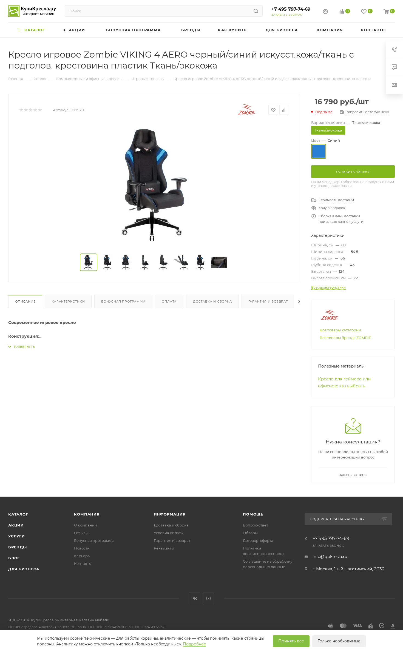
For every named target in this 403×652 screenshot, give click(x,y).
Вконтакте (194, 598)
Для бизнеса (23, 569)
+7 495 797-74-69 (290, 9)
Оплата (169, 301)
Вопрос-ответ (255, 525)
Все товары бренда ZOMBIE (345, 337)
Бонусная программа (123, 301)
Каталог (18, 514)
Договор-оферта (258, 540)
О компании (85, 525)
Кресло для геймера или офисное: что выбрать (344, 382)
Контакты (83, 563)
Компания (87, 514)
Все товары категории (340, 330)
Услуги (16, 536)
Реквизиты (164, 548)
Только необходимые (339, 641)
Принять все (291, 641)
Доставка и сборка (212, 301)
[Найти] (256, 11)
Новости (82, 548)
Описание (25, 301)
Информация (170, 514)
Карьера (82, 556)
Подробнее (194, 644)
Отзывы (81, 533)
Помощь (253, 514)
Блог (14, 558)
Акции (16, 525)
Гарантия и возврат (268, 301)
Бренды (17, 547)
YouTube (208, 598)
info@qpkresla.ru (330, 556)
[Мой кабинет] (325, 12)
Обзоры (250, 533)
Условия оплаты (168, 533)
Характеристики (68, 301)
